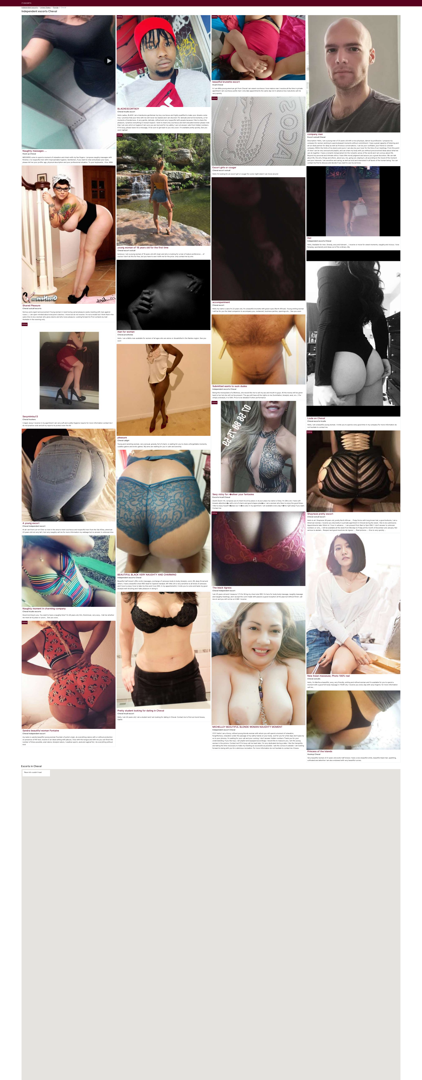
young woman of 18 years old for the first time (142, 247)
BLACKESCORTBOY (128, 108)
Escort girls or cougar (224, 167)
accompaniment (221, 302)
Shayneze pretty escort (320, 513)
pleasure (122, 437)
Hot (309, 238)
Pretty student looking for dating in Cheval (140, 710)
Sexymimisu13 (30, 416)
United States (45, 7)
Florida (55, 7)
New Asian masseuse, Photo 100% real (328, 675)
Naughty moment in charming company (44, 608)
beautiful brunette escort (226, 81)
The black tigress (221, 587)
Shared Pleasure (31, 305)
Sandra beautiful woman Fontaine (41, 730)
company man (315, 134)
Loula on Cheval (316, 418)
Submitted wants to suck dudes (229, 386)
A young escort (31, 523)
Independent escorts (30, 7)
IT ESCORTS (26, 3)
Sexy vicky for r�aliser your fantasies (233, 494)
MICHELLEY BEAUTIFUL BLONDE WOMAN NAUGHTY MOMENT (247, 726)
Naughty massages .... (35, 150)
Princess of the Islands (319, 751)
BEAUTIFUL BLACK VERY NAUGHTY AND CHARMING (146, 574)
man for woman (126, 331)
